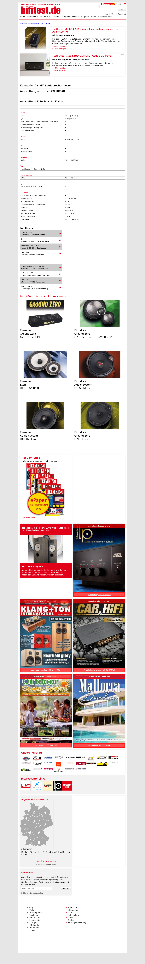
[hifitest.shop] (67, 792)
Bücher (32, 910)
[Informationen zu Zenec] (81, 770)
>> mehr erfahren (30, 517)
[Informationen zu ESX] (91, 758)
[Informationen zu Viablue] (58, 770)
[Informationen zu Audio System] (37, 758)
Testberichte (32, 16)
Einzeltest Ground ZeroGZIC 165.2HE (83, 435)
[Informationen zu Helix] (37, 764)
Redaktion (33, 915)
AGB (70, 912)
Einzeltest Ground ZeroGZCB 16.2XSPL (30, 333)
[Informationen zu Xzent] (70, 770)
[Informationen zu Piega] (113, 764)
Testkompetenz (35, 912)
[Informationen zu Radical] (26, 770)
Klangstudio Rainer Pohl (46, 864)
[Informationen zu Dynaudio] (70, 758)
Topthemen (34, 927)
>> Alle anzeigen (59, 48)
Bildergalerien (35, 920)
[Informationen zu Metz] (81, 764)
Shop (93, 16)
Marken (55, 16)
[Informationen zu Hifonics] (48, 764)
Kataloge (32, 922)
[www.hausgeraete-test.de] (37, 792)
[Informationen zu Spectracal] (37, 770)
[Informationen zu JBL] (58, 764)
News (22, 16)
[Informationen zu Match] (70, 764)
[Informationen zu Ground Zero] (26, 764)
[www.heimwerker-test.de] (48, 792)
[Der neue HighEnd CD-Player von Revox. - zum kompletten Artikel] (36, 64)
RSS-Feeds (34, 925)
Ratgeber (85, 16)
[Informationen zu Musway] (91, 764)
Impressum (73, 907)
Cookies (71, 917)
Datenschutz (73, 915)
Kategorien (65, 16)
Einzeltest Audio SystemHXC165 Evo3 (29, 435)
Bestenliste (45, 16)
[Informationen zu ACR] (26, 758)
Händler (75, 16)
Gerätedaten (34, 917)
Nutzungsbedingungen (78, 922)
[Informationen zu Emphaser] (81, 758)
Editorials (33, 930)
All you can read (105, 16)
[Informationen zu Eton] (102, 758)
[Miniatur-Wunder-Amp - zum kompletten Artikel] (36, 39)
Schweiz (27, 849)
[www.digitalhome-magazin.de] (26, 792)
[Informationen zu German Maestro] (113, 758)
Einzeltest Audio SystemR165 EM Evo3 (83, 384)
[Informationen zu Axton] (48, 758)
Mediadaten (73, 910)
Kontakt (71, 920)
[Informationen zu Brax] (58, 758)
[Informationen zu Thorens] (48, 770)
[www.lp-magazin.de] (57, 792)
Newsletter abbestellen (33, 893)
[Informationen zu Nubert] (102, 764)
